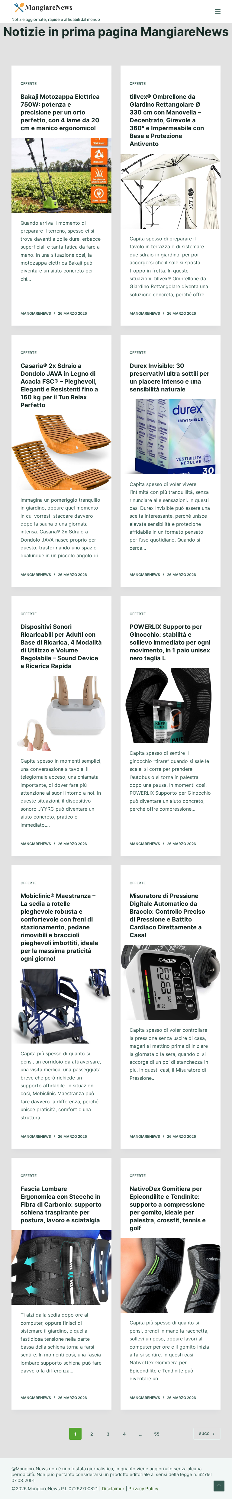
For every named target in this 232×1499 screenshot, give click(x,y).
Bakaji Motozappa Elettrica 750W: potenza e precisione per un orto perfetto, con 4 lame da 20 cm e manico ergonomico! (60, 112)
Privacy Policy (143, 1488)
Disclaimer (113, 1488)
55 (157, 1433)
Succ (204, 1433)
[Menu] (218, 11)
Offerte (29, 83)
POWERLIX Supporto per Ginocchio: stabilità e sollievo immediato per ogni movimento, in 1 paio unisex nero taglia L (170, 642)
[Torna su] (219, 1486)
